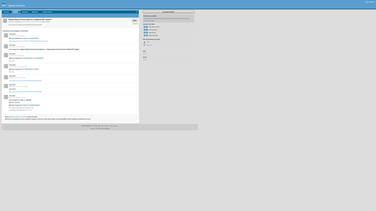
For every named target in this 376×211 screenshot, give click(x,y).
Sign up (372, 2)
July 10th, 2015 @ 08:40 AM (16, 55)
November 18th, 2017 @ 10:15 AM (18, 86)
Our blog (95, 126)
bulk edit (11, 61)
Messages (25, 12)
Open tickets (150, 32)
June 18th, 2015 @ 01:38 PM (16, 47)
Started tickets (151, 30)
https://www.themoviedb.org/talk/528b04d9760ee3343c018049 (25, 24)
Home (144, 60)
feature (17, 102)
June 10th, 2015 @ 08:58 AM (16, 36)
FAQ (99, 126)
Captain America (16, 5)
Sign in (11, 117)
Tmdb (3, 3)
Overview (5, 12)
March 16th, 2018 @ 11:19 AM (17, 97)
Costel (148, 42)
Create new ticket (169, 12)
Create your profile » (149, 21)
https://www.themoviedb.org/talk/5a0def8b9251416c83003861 (25, 91)
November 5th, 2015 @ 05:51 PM (18, 66)
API (4, 5)
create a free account (21, 117)
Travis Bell (18, 21)
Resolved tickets (151, 35)
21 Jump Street (39, 58)
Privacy (106, 126)
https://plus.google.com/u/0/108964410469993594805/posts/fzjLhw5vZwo (28, 41)
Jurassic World (34, 38)
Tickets (15, 12)
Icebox (25, 38)
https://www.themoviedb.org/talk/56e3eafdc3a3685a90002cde (25, 80)
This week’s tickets (153, 27)
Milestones (34, 12)
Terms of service (113, 126)
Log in (366, 2)
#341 (135, 20)
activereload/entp (87, 126)
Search (137, 12)
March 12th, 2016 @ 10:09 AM (17, 78)
